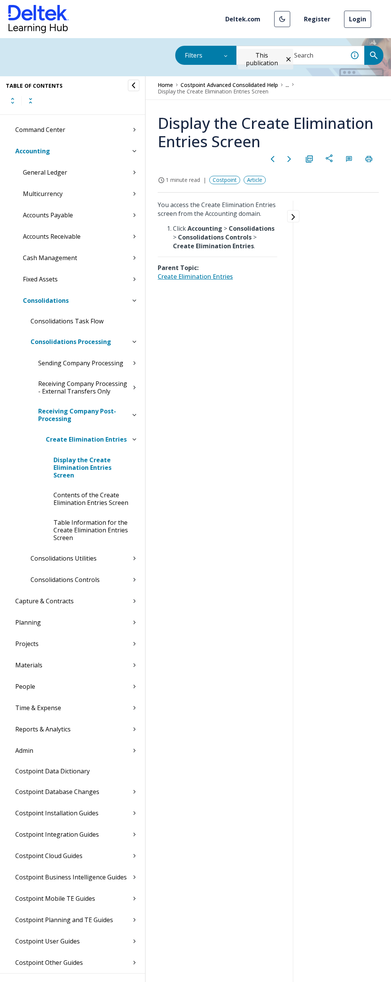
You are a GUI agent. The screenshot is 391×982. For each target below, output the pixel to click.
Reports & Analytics (43, 729)
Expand (12, 101)
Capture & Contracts (44, 601)
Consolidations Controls (65, 579)
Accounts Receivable (52, 236)
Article (254, 179)
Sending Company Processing (80, 363)
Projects (27, 644)
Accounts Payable (48, 215)
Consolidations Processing (71, 342)
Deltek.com (242, 19)
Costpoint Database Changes (57, 792)
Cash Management (50, 258)
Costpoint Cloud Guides (48, 856)
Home (165, 85)
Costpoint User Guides (47, 941)
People (25, 686)
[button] (282, 19)
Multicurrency (43, 194)
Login (357, 19)
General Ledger (45, 172)
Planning (28, 622)
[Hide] (133, 85)
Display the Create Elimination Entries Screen (82, 467)
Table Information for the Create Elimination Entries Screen (90, 530)
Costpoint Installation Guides (57, 813)
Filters (193, 55)
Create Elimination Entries (86, 439)
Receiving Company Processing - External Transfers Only (82, 387)
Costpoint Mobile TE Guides (55, 898)
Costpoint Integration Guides (57, 834)
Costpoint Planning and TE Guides (64, 920)
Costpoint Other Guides (49, 962)
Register (317, 19)
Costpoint (225, 179)
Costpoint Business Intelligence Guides (71, 877)
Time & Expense (38, 708)
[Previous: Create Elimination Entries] (272, 159)
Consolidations (46, 300)
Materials (28, 665)
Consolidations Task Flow (67, 321)
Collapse (30, 101)
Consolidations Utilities (64, 558)
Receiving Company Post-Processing (77, 415)
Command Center (40, 129)
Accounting (32, 151)
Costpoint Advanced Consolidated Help (229, 85)
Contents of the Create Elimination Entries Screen (90, 498)
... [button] (287, 85)
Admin (24, 750)
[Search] (373, 55)
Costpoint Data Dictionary (52, 771)
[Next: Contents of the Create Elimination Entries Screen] (289, 159)
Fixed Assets (40, 279)
